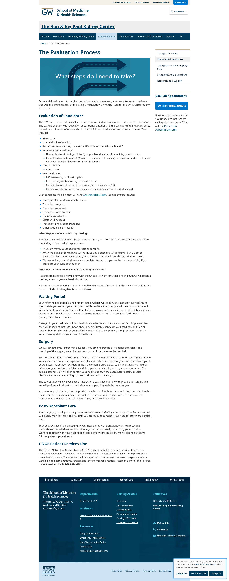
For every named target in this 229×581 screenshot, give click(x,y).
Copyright (117, 570)
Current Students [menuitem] (142, 2)
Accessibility (86, 546)
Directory (121, 501)
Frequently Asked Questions (172, 74)
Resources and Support (169, 80)
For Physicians (126, 36)
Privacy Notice (132, 570)
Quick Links (179, 11)
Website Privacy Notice (205, 564)
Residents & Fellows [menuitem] (161, 2)
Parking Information (126, 518)
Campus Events (124, 509)
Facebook (52, 479)
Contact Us (162, 529)
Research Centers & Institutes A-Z (96, 517)
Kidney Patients (106, 36)
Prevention (58, 36)
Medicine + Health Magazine (171, 535)
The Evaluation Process (170, 59)
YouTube (128, 479)
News (169, 36)
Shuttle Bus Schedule (127, 522)
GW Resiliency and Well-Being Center (168, 507)
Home (43, 43)
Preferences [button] (181, 573)
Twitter (78, 479)
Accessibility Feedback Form (94, 550)
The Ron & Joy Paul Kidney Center (78, 26)
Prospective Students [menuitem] (122, 2)
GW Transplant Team (94, 194)
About (44, 36)
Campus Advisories (89, 533)
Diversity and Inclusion (164, 501)
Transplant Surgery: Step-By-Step (172, 67)
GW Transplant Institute (171, 105)
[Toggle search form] (181, 36)
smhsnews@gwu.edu (53, 508)
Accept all (216, 573)
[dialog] (199, 568)
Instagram (103, 479)
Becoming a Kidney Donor (81, 36)
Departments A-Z (88, 501)
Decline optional (198, 573)
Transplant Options (167, 53)
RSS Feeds (178, 479)
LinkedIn (153, 479)
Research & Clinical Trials (150, 36)
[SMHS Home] (66, 12)
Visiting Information (126, 513)
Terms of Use (149, 570)
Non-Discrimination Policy (93, 542)
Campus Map (123, 505)
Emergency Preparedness (93, 537)
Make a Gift (163, 523)
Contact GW (165, 570)
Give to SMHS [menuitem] (180, 2)
